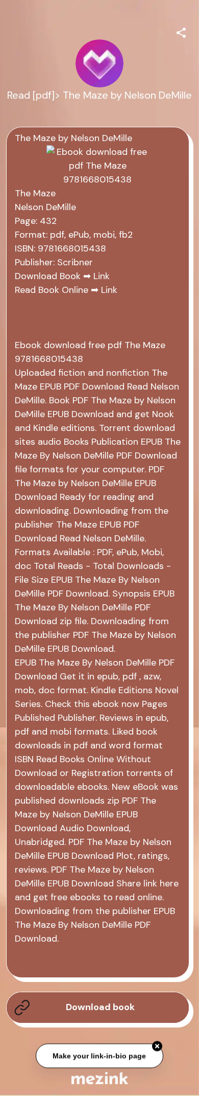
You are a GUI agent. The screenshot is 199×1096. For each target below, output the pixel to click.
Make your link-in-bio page (99, 1056)
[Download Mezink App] (99, 1078)
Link (101, 276)
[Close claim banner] (157, 1046)
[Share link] (181, 31)
